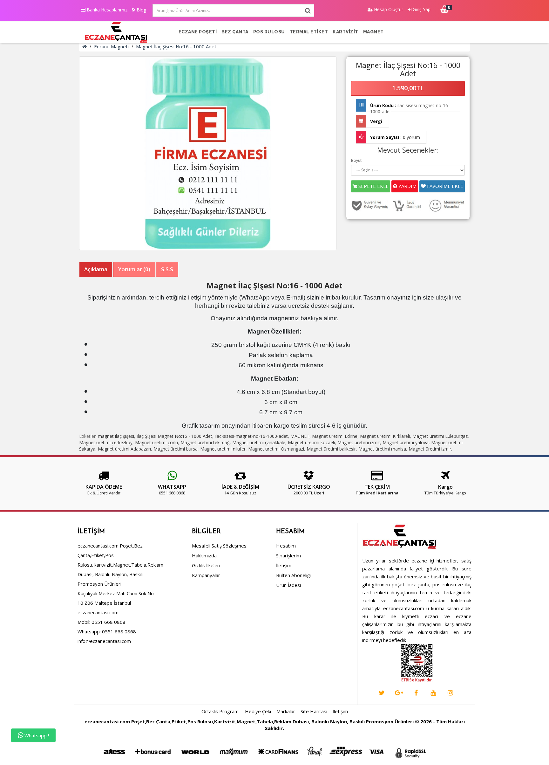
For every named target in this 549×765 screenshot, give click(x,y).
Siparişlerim (288, 555)
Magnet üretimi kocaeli (311, 442)
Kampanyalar (206, 575)
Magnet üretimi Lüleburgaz (440, 436)
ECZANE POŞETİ (198, 31)
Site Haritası (314, 711)
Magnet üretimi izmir (430, 449)
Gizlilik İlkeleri (206, 565)
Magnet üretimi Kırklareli (385, 436)
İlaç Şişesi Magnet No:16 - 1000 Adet (174, 436)
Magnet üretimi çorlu (156, 442)
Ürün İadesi (288, 585)
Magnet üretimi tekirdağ (205, 442)
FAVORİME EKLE (444, 186)
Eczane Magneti (111, 46)
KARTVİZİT (345, 31)
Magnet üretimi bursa (175, 449)
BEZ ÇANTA (234, 31)
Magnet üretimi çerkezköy (105, 442)
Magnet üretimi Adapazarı (124, 449)
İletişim (283, 565)
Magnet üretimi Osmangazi (276, 449)
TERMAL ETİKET (309, 31)
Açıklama (95, 269)
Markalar (285, 711)
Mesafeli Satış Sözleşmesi (219, 545)
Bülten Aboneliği (293, 575)
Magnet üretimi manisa (382, 449)
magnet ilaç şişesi (116, 436)
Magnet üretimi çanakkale (258, 442)
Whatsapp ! (36, 735)
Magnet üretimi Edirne (334, 436)
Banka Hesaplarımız (106, 10)
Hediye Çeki (258, 711)
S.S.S (167, 269)
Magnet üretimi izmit (358, 442)
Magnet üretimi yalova (406, 442)
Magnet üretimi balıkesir (331, 449)
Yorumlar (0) (134, 269)
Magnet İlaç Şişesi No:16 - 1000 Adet (176, 46)
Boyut (356, 160)
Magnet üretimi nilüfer (223, 449)
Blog (140, 10)
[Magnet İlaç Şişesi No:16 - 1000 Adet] (207, 153)
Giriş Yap (420, 9)
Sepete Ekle (373, 186)
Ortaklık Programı (220, 711)
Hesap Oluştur (388, 9)
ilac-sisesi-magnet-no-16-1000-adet (251, 436)
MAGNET (373, 31)
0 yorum (411, 137)
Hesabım (286, 545)
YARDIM (407, 186)
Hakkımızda (204, 555)
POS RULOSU (269, 31)
